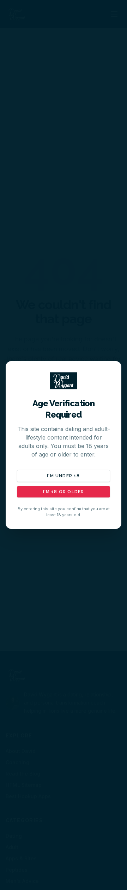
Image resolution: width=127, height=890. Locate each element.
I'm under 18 (63, 475)
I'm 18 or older (63, 491)
